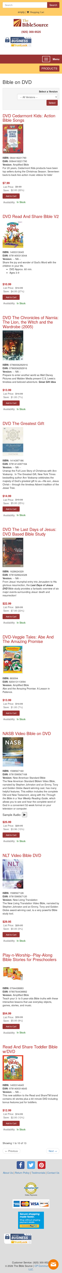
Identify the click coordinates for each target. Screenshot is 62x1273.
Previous (11, 1151)
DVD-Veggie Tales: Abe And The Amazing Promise (28, 639)
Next (53, 1151)
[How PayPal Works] (31, 1219)
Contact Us (53, 1172)
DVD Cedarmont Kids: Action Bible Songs (29, 117)
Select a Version (48, 91)
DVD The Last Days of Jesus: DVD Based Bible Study (29, 531)
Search (53, 5)
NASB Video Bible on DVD (27, 733)
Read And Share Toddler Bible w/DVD (30, 1049)
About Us (8, 1172)
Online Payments (31, 1195)
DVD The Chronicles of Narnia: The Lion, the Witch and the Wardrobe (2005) (31, 321)
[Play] (24, 814)
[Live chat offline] (53, 1264)
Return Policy (22, 1172)
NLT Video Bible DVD (22, 855)
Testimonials (38, 1172)
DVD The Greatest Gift (23, 423)
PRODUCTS (49, 68)
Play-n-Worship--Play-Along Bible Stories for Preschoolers (29, 957)
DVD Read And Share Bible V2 (31, 216)
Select (52, 102)
